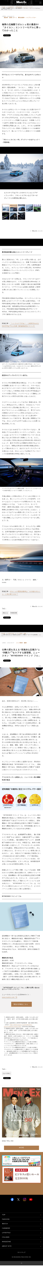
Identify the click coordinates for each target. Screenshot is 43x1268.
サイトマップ (21, 1252)
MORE (21, 1148)
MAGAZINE (6, 1241)
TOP (3, 1215)
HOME (3, 7)
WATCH (5, 1224)
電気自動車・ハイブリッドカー (24, 7)
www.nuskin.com (8, 997)
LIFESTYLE (11, 633)
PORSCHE (14, 613)
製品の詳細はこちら (21, 1004)
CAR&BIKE (11, 7)
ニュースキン (6, 1073)
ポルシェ (5, 613)
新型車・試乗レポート (10, 17)
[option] (21, 173)
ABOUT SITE (7, 1246)
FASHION (6, 1219)
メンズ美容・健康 (21, 633)
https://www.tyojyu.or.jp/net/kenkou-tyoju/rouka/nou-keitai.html (18, 1025)
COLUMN (5, 1237)
